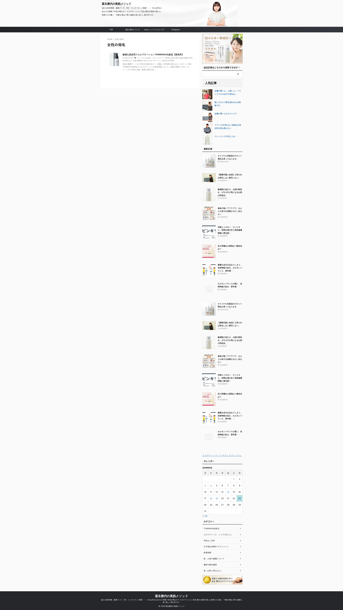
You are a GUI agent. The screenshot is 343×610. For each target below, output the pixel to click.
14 (228, 492)
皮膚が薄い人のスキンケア (226, 113)
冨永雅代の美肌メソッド (116, 3)
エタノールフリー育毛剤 (161, 58)
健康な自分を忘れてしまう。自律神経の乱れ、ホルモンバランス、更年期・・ (230, 268)
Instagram (176, 29)
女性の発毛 (175, 58)
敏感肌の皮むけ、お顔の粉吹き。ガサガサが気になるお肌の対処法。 (230, 192)
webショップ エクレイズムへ (154, 30)
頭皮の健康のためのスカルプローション (147, 61)
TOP (111, 29)
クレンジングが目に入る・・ (227, 136)
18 (211, 498)
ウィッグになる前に (144, 58)
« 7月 (205, 515)
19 (217, 498)
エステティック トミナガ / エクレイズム (222, 455)
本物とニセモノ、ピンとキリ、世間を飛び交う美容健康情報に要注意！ (230, 230)
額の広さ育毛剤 (168, 61)
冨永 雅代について (132, 29)
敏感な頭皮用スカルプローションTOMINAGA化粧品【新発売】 (153, 54)
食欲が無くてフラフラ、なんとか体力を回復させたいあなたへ (230, 211)
